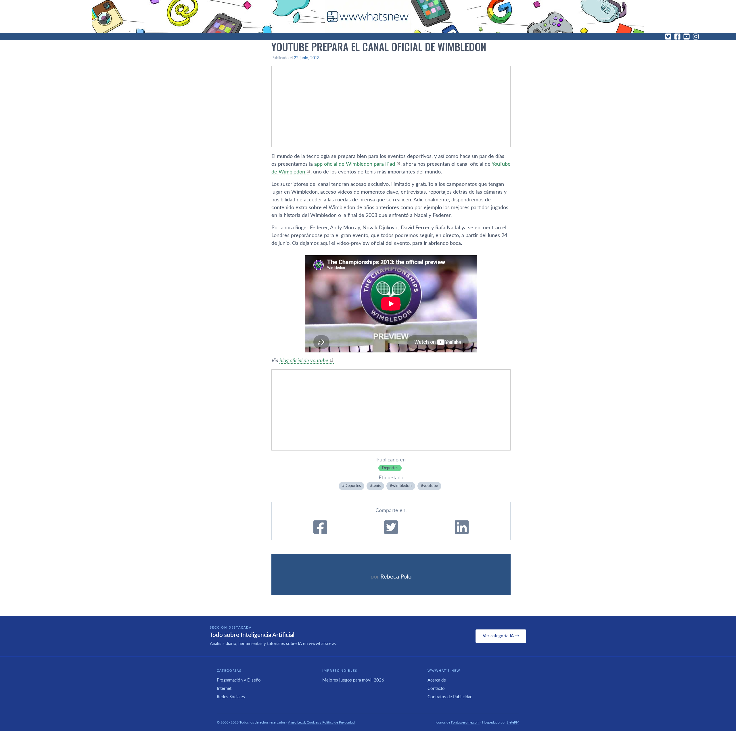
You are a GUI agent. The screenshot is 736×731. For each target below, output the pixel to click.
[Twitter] (668, 36)
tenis (376, 486)
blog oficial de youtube (303, 360)
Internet (224, 688)
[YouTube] (686, 36)
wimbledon (402, 486)
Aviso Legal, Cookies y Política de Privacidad (321, 722)
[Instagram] (695, 36)
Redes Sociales (231, 697)
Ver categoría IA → (501, 636)
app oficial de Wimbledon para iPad (354, 164)
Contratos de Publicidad (450, 697)
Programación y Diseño (239, 680)
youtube (430, 486)
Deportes (390, 468)
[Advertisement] (391, 106)
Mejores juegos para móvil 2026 (353, 680)
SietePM (513, 722)
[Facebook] (677, 36)
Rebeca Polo (395, 577)
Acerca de (437, 680)
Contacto (436, 688)
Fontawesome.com (465, 722)
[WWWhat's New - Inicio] (368, 16)
